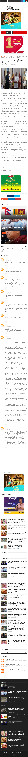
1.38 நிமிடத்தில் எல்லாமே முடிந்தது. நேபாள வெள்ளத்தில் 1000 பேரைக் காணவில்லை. (16, 710)
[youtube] (26, 1)
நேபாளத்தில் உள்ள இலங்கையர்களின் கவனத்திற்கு (12, 215)
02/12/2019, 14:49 (8, 292)
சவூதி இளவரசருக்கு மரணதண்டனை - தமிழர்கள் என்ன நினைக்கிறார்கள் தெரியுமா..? (17, 642)
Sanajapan (7, 291)
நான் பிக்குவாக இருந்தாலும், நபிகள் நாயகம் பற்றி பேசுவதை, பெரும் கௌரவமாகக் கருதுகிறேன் (12, 241)
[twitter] (24, 1)
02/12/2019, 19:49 (8, 338)
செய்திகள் (6, 56)
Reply (5, 265)
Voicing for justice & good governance (12, 659)
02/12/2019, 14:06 (8, 269)
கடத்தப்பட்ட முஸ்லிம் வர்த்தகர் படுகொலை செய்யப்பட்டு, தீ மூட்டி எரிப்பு (17, 634)
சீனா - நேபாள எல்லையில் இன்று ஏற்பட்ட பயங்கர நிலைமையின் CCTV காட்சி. (17, 574)
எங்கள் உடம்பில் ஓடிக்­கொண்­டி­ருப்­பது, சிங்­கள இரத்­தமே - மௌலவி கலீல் (17, 532)
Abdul (6, 276)
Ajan (6, 268)
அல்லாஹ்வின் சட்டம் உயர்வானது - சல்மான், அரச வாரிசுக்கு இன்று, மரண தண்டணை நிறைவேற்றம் (17, 521)
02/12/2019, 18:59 (8, 326)
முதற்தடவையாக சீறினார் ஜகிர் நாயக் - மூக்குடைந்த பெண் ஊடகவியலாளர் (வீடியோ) (17, 610)
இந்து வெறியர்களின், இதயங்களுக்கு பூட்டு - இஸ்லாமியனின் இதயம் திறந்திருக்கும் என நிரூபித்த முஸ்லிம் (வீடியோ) (17, 540)
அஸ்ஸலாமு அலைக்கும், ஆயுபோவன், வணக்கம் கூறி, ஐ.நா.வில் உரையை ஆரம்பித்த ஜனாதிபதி (17, 616)
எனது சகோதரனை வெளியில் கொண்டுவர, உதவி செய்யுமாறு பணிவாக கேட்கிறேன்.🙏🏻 (15, 547)
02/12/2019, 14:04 (8, 260)
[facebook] (22, 1)
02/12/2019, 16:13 (8, 315)
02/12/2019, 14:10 (8, 278)
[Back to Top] (14, 755)
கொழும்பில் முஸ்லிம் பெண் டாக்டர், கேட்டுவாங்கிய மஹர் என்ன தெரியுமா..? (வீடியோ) (17, 527)
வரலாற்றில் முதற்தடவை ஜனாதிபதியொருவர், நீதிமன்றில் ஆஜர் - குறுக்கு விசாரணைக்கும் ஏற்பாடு (17, 622)
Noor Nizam (7, 337)
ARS (5, 301)
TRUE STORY (7, 314)
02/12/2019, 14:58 (8, 302)
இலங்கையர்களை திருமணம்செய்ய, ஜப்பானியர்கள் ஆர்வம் (16, 596)
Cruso (6, 428)
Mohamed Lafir (8, 325)
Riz (5, 259)
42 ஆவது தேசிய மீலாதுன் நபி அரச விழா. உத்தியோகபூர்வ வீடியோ (13, 228)
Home (2, 32)
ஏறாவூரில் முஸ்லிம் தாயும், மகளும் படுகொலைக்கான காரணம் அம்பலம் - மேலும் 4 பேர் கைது (17, 603)
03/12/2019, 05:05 (8, 429)
